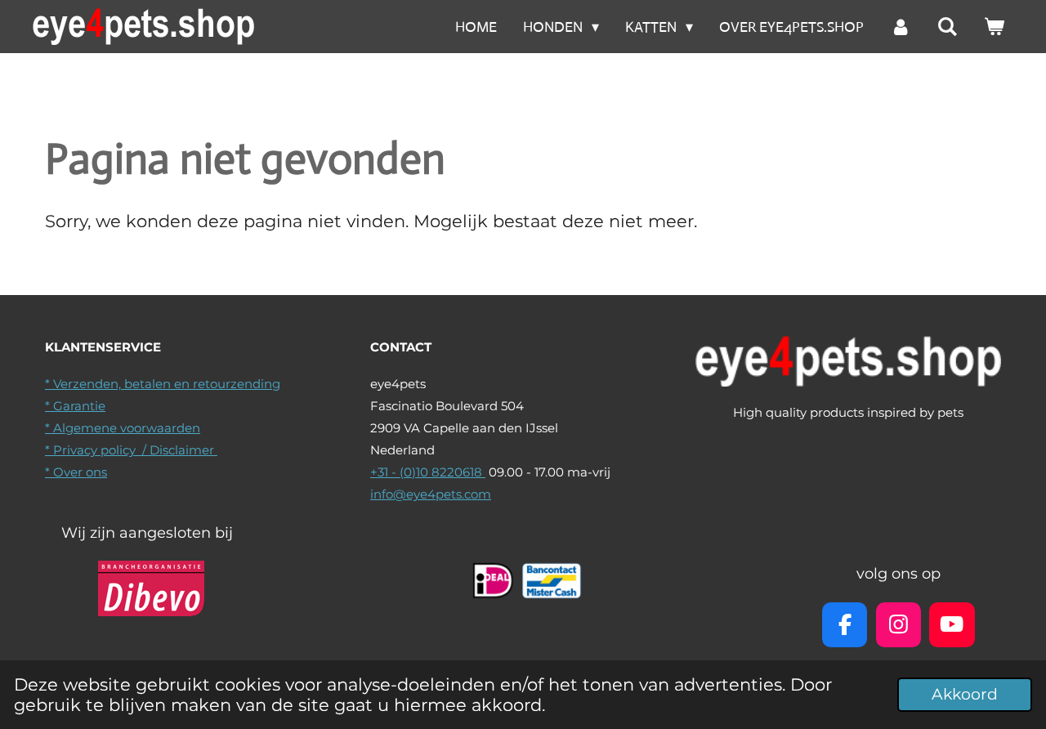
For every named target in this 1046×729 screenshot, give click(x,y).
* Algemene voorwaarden (122, 428)
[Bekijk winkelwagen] (994, 27)
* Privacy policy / (97, 450)
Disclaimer (183, 450)
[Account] (900, 27)
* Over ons (76, 472)
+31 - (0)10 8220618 (427, 472)
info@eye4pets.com (430, 494)
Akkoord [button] (965, 694)
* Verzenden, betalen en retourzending (162, 383)
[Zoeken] (947, 27)
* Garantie (75, 406)
